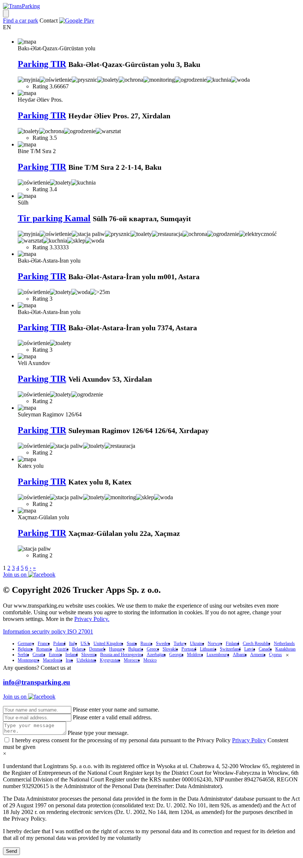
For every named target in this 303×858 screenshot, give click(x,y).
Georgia (176, 654)
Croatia (39, 654)
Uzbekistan (86, 660)
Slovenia (88, 654)
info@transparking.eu (36, 682)
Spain (132, 643)
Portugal (188, 649)
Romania (44, 649)
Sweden (163, 643)
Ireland (71, 654)
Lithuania (208, 649)
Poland (59, 643)
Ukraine (197, 643)
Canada (265, 649)
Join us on (15, 574)
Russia (146, 643)
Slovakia (170, 649)
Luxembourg (218, 654)
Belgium (25, 649)
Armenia (257, 654)
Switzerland (230, 649)
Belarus (78, 649)
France (44, 643)
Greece (153, 649)
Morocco (132, 660)
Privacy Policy (249, 740)
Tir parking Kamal (54, 218)
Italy (73, 643)
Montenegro (28, 660)
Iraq (69, 660)
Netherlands (284, 643)
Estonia (55, 654)
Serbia (23, 654)
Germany (26, 643)
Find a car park (20, 20)
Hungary (117, 649)
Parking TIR (42, 64)
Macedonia (52, 660)
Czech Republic (256, 643)
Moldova (195, 654)
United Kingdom (108, 643)
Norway (215, 643)
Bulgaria (135, 649)
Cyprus (275, 654)
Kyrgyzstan (110, 660)
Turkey (180, 643)
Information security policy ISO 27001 (48, 631)
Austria (61, 649)
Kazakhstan (285, 649)
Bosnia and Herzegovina (121, 654)
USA (85, 643)
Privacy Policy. (91, 619)
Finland (232, 643)
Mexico (150, 660)
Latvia (249, 649)
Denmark (97, 649)
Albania (239, 654)
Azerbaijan (156, 654)
